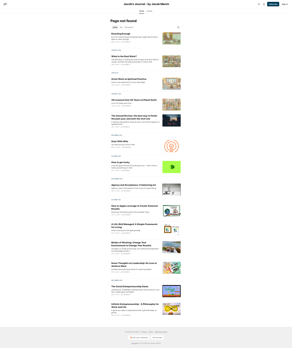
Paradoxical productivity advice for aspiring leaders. (131, 269)
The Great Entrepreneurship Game (129, 286)
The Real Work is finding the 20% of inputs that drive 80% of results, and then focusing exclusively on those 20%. (135, 60)
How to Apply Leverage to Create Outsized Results (134, 207)
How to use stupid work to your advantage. (128, 82)
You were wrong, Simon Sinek (123, 144)
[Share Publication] (264, 4)
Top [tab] (121, 27)
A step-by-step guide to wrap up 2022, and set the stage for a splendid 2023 (135, 123)
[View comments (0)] (128, 44)
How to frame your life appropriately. (126, 230)
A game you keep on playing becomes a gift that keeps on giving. (134, 311)
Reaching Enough (120, 33)
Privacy (144, 332)
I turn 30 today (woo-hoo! (121, 103)
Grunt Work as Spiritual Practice (128, 79)
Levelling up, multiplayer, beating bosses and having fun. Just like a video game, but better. (135, 290)
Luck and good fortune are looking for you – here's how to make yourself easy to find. (134, 166)
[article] (146, 39)
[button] (141, 11)
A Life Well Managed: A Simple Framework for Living (134, 226)
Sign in (285, 4)
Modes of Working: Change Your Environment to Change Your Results (131, 244)
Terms (150, 332)
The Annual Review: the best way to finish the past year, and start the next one (134, 117)
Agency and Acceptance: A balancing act (133, 185)
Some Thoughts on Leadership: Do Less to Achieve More (134, 264)
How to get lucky (120, 162)
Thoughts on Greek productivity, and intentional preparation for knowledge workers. (135, 250)
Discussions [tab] (129, 27)
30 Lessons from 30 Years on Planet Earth (134, 100)
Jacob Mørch (125, 42)
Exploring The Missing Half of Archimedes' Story (130, 212)
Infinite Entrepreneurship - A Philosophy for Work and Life (135, 305)
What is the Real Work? (124, 56)
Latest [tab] (115, 27)
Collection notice (160, 332)
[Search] (259, 4)
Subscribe (273, 4)
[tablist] (122, 27)
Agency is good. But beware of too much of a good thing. (133, 188)
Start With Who (119, 141)
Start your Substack (140, 337)
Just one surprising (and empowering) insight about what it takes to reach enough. (134, 38)
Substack (134, 343)
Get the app (157, 337)
